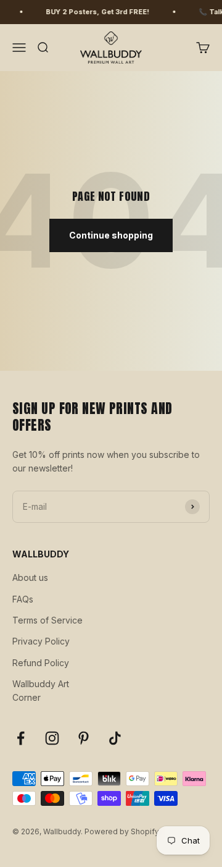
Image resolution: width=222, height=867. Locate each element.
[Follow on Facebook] (20, 738)
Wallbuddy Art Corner (40, 691)
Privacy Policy (41, 641)
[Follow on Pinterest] (83, 738)
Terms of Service (47, 620)
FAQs (22, 599)
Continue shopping (111, 235)
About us (30, 577)
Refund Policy (40, 663)
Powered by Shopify (121, 831)
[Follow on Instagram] (52, 738)
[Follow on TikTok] (115, 738)
